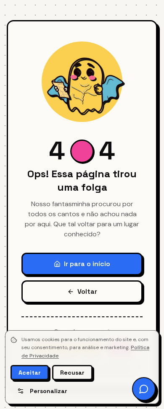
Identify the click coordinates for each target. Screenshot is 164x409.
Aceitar (30, 372)
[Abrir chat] (144, 389)
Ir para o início (87, 263)
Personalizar (48, 391)
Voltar (87, 291)
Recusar (72, 372)
